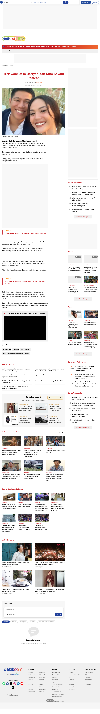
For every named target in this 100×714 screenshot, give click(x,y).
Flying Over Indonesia (58, 694)
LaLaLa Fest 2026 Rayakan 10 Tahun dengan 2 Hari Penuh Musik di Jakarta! (50, 563)
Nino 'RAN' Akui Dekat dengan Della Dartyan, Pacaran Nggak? (24, 282)
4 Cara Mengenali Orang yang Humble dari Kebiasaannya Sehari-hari (15, 563)
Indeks (74, 46)
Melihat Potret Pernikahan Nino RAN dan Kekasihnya (27, 313)
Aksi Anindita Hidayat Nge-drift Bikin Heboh (83, 199)
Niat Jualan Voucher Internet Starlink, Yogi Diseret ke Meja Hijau (9, 506)
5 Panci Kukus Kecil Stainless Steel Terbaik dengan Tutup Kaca (15, 590)
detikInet (30, 679)
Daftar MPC (85, 2)
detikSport (30, 684)
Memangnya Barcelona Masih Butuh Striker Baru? (24, 527)
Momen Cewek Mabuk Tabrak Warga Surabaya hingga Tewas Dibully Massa (11, 452)
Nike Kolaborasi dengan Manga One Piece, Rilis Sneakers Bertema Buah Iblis (41, 507)
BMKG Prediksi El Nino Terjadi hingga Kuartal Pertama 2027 (16, 381)
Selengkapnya (60, 432)
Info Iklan (71, 684)
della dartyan (25, 349)
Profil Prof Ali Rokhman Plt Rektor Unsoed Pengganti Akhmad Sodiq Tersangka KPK (54, 477)
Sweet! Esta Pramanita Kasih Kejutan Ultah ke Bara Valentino (73, 324)
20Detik (41, 684)
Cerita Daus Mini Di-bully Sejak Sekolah (24, 505)
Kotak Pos (71, 679)
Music (43, 46)
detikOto (30, 689)
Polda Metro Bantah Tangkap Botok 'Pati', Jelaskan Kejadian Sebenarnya (9, 528)
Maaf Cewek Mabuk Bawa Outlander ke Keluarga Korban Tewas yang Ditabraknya (32, 453)
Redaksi (71, 672)
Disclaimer (72, 689)
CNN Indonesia (89, 672)
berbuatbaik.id (56, 672)
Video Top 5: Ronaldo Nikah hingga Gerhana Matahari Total (73, 290)
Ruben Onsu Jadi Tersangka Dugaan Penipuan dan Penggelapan (85, 369)
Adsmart (54, 677)
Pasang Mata (56, 674)
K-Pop (28, 46)
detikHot (5, 65)
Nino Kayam (26, 141)
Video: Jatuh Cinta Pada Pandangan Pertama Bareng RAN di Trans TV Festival (49, 370)
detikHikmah (42, 689)
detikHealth (42, 677)
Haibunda (88, 677)
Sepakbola (31, 687)
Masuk (95, 2)
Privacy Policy (72, 687)
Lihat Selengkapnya (82, 216)
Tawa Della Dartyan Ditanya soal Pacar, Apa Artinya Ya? (25, 233)
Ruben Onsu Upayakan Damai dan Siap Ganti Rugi (85, 188)
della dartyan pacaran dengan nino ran (16, 353)
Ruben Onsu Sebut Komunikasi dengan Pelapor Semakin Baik (83, 193)
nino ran (16, 349)
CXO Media (88, 684)
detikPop (41, 691)
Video (64, 46)
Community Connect (58, 701)
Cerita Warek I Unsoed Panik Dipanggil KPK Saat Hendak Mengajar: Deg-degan (11, 476)
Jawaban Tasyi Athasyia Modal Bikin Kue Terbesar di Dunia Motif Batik (90, 345)
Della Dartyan (14, 141)
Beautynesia (88, 679)
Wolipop (41, 679)
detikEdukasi (31, 674)
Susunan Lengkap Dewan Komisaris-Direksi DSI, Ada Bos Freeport (57, 507)
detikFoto (41, 687)
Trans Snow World (57, 684)
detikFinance (31, 677)
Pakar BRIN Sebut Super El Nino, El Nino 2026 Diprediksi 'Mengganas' (16, 375)
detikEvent (55, 679)
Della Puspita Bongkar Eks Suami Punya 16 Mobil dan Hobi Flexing (16, 370)
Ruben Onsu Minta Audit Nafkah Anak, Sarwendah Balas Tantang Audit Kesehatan (86, 384)
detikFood (42, 674)
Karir (70, 677)
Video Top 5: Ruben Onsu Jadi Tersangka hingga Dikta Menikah (74, 268)
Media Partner (72, 682)
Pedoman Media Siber (75, 674)
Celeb (11, 65)
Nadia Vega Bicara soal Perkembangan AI (80, 205)
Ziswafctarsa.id (56, 691)
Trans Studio (55, 687)
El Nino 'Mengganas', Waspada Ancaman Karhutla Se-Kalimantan (15, 387)
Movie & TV (50, 46)
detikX (40, 682)
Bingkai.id (55, 689)
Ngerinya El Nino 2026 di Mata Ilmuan (47, 375)
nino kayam (7, 349)
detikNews (30, 672)
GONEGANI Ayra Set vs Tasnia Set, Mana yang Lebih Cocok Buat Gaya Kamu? (49, 590)
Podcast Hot (35, 46)
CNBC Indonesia (89, 674)
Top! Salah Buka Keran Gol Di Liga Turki (55, 451)
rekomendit (55, 699)
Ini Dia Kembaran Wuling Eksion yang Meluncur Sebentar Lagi (32, 476)
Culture (58, 46)
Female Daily (88, 682)
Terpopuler (7, 51)
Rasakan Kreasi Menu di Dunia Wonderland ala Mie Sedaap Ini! (91, 289)
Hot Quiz (21, 46)
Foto (68, 46)
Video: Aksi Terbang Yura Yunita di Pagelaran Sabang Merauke (90, 269)
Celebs (14, 46)
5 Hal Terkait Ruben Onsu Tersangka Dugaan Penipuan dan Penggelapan (85, 376)
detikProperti (31, 691)
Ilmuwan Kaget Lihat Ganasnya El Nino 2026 (49, 381)
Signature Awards (57, 682)
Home (9, 46)
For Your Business (57, 696)
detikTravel (42, 672)
